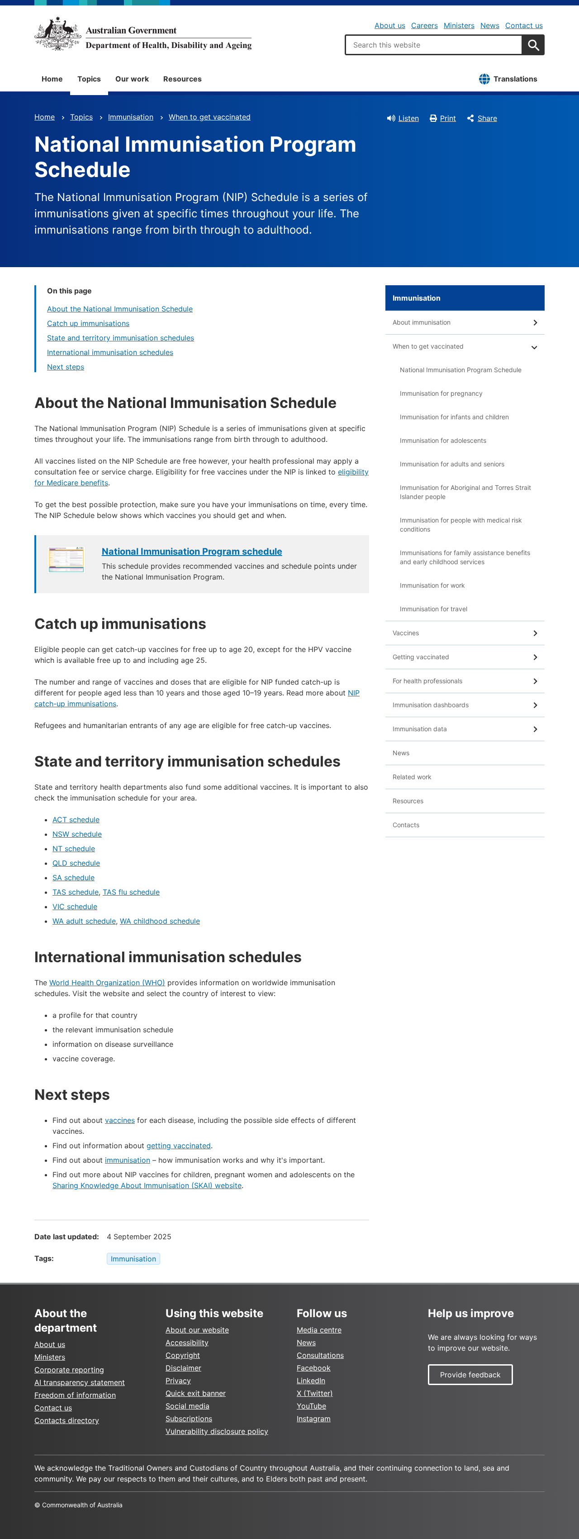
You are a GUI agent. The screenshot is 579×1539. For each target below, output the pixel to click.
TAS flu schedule (131, 892)
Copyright (183, 1355)
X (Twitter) (315, 1393)
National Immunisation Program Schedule (461, 370)
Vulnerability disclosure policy (217, 1431)
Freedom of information (75, 1395)
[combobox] (434, 44)
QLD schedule (76, 863)
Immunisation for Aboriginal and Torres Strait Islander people (465, 492)
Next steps (65, 366)
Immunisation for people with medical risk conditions (461, 524)
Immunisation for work (432, 585)
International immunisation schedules (110, 352)
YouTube (311, 1405)
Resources (182, 78)
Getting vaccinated (421, 657)
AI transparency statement (79, 1382)
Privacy (178, 1380)
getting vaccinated (179, 1145)
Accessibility (187, 1342)
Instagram (314, 1418)
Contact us (524, 25)
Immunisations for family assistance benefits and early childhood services (465, 557)
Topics (89, 78)
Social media (187, 1405)
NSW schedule (77, 834)
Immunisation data (420, 729)
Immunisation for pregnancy (441, 393)
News (489, 25)
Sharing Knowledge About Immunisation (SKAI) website (147, 1185)
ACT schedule (76, 819)
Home (52, 78)
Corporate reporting (69, 1369)
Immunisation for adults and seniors (452, 464)
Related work (412, 777)
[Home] (143, 33)
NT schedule (73, 848)
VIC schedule (74, 906)
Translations (515, 78)
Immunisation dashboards (431, 705)
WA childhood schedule (160, 920)
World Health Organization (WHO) (107, 982)
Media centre (319, 1329)
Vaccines (406, 633)
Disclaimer (183, 1367)
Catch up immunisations (88, 323)
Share (487, 118)
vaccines (120, 1120)
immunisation (127, 1160)
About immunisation (422, 322)
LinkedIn (311, 1380)
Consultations (320, 1355)
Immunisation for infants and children (454, 417)
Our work (132, 78)
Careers (424, 25)
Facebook (314, 1367)
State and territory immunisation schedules (120, 337)
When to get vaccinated (210, 116)
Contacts (406, 825)
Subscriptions (189, 1418)
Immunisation (130, 116)
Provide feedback (470, 1374)
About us (390, 25)
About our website (197, 1329)
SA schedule (73, 877)
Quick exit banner (196, 1393)
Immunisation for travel (433, 609)
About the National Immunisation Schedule (120, 308)
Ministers (459, 25)
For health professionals (427, 681)
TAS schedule (75, 892)
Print (448, 118)
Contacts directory (66, 1420)
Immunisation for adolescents (443, 440)
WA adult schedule (84, 920)
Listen (409, 118)
